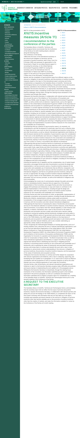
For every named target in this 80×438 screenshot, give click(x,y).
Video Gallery (7, 63)
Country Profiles (8, 48)
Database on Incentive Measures (11, 97)
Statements (7, 31)
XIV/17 (64, 73)
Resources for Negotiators (10, 78)
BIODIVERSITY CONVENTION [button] (25, 8)
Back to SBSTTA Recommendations (35, 27)
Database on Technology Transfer (11, 101)
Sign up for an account (45, 2)
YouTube (6, 65)
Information (7, 25)
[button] (55, 1)
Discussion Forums (8, 44)
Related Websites (8, 86)
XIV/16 (64, 71)
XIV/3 (63, 37)
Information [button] (5, 2)
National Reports (8, 57)
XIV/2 (63, 35)
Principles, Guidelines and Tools (11, 76)
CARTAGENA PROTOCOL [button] (41, 8)
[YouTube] (66, 24)
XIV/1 (63, 32)
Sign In (50, 2)
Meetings (7, 72)
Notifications (7, 33)
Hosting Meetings (7, 108)
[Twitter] (69, 24)
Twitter (6, 40)
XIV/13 (64, 63)
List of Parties (7, 50)
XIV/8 (63, 50)
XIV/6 (63, 45)
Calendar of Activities (9, 91)
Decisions (7, 69)
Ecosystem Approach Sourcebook (11, 95)
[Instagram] (73, 24)
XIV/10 (64, 55)
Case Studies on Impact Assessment (12, 103)
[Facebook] (68, 24)
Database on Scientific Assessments (12, 99)
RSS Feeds (7, 38)
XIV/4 (63, 40)
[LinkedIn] (71, 24)
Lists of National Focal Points (10, 52)
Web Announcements (9, 29)
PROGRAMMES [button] (73, 8)
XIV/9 (63, 53)
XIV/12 (64, 60)
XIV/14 (64, 66)
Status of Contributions (9, 59)
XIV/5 (63, 43)
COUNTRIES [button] (64, 8)
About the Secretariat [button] (17, 2)
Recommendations (8, 70)
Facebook (7, 42)
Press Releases (8, 36)
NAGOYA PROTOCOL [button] (54, 8)
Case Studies (7, 84)
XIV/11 (64, 58)
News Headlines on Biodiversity (11, 35)
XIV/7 (63, 48)
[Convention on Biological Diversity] (10, 8)
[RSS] (75, 24)
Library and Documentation (10, 74)
